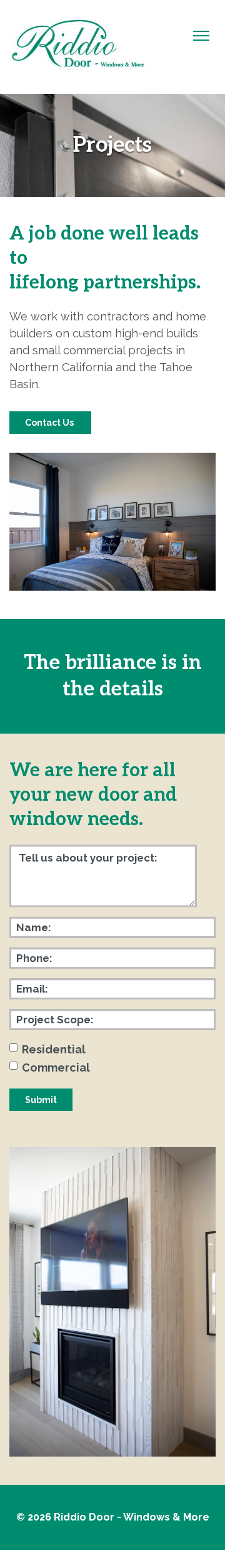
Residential (54, 1049)
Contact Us (50, 423)
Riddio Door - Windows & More (131, 1517)
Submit (41, 1100)
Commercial (56, 1067)
